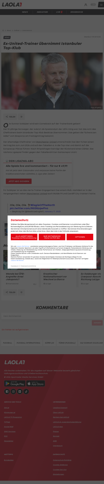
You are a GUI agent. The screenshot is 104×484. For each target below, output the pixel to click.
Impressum (15, 266)
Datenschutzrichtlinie (28, 266)
